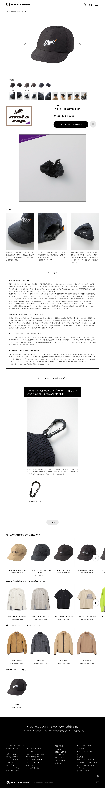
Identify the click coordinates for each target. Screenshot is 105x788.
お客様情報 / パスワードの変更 (87, 762)
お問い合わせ (59, 763)
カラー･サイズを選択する (71, 124)
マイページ (80, 768)
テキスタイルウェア (12, 748)
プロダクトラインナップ (14, 745)
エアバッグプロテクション (34, 757)
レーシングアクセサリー (33, 768)
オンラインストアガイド (84, 746)
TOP (97, 782)
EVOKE (24, 11)
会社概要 (58, 749)
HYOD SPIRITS (60, 755)
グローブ (8, 762)
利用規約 (80, 757)
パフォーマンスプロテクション (35, 754)
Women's (9, 765)
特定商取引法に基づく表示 (85, 760)
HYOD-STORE (59, 757)
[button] (95, 558)
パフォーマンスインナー (13, 768)
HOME (8, 11)
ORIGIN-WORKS (60, 752)
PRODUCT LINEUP (16, 11)
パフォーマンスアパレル (13, 771)
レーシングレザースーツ (33, 748)
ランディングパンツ (12, 757)
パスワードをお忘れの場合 (85, 765)
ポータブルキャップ (12, 760)
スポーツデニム (11, 754)
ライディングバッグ (31, 762)
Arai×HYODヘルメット (33, 760)
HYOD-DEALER (60, 760)
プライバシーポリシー (84, 771)
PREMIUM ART (30, 751)
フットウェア (29, 765)
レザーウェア (10, 751)
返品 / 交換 (80, 748)
